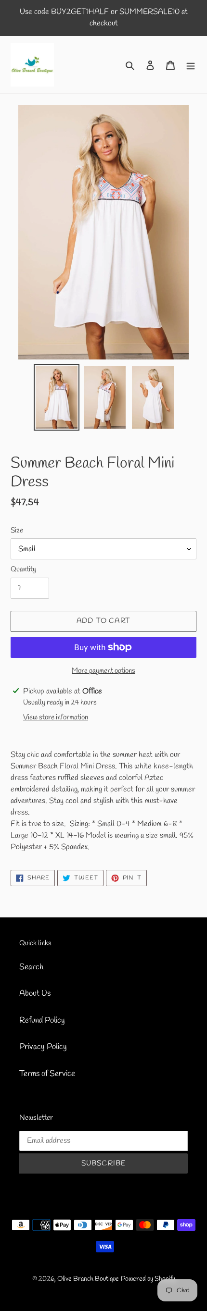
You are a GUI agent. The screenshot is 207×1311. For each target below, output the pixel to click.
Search (31, 967)
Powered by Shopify (148, 1279)
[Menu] (191, 65)
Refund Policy (42, 1020)
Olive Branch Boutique (88, 1279)
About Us (35, 993)
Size (17, 530)
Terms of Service (47, 1073)
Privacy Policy (43, 1046)
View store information (55, 717)
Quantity (23, 569)
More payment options (103, 671)
